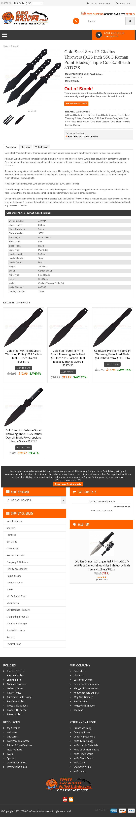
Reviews (26, 147)
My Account (13, 728)
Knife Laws (79, 771)
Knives (14, 46)
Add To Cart (23, 368)
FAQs (10, 754)
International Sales (17, 767)
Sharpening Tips (82, 767)
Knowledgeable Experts (86, 692)
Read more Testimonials (68, 484)
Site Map (78, 710)
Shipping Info (14, 679)
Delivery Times (15, 688)
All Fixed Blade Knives (76, 115)
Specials (11, 758)
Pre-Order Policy (16, 701)
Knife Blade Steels (83, 754)
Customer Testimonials (86, 684)
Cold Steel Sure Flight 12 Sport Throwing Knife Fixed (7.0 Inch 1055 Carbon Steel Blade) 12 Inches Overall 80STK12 (68, 358)
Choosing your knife (84, 736)
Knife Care (79, 762)
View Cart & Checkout (101, 510)
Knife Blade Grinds (83, 758)
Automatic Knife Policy (19, 697)
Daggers (77, 125)
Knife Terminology (83, 741)
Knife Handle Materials (86, 745)
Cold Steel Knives (93, 74)
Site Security (80, 701)
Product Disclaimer (17, 710)
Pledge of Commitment (86, 688)
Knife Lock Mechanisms (86, 749)
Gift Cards (12, 736)
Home (6, 46)
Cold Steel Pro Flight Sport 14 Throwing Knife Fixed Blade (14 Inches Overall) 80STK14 (112, 354)
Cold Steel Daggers (100, 121)
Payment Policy (15, 675)
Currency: (6, 3)
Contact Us (80, 671)
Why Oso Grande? (83, 697)
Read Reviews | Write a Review (82, 136)
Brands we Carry (82, 728)
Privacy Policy (14, 714)
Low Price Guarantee (18, 741)
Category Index (82, 732)
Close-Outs (87, 118)
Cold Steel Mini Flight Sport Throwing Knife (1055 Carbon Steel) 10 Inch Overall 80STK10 (23, 356)
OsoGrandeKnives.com (38, 811)
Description (11, 147)
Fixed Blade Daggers (106, 115)
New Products (14, 749)
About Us (79, 675)
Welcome (12, 732)
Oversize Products (17, 684)
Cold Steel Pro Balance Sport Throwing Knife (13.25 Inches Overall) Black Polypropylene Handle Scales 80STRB (23, 435)
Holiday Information (84, 705)
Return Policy (14, 692)
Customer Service (83, 679)
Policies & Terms (16, 671)
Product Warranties (17, 705)
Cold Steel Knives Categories (109, 118)
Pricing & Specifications (19, 745)
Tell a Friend (41, 147)
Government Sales (17, 762)
